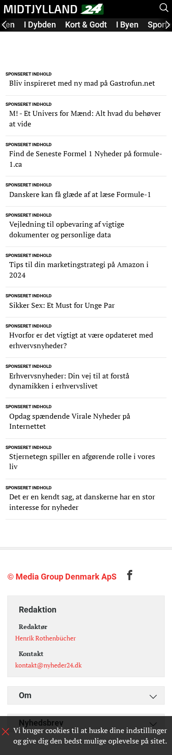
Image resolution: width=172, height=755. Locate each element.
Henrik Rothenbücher (45, 638)
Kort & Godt (86, 24)
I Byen (127, 24)
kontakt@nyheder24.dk (48, 665)
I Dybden (40, 24)
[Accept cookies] (5, 732)
